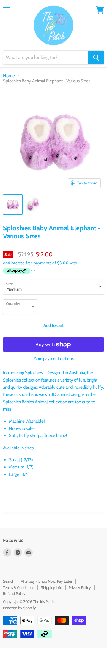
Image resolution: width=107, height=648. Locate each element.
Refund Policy (14, 593)
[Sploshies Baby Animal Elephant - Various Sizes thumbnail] (12, 204)
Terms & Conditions (18, 587)
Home (9, 75)
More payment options (53, 358)
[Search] (96, 57)
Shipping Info (51, 587)
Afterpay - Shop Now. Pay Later (46, 581)
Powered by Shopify (19, 607)
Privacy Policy (80, 587)
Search (8, 581)
